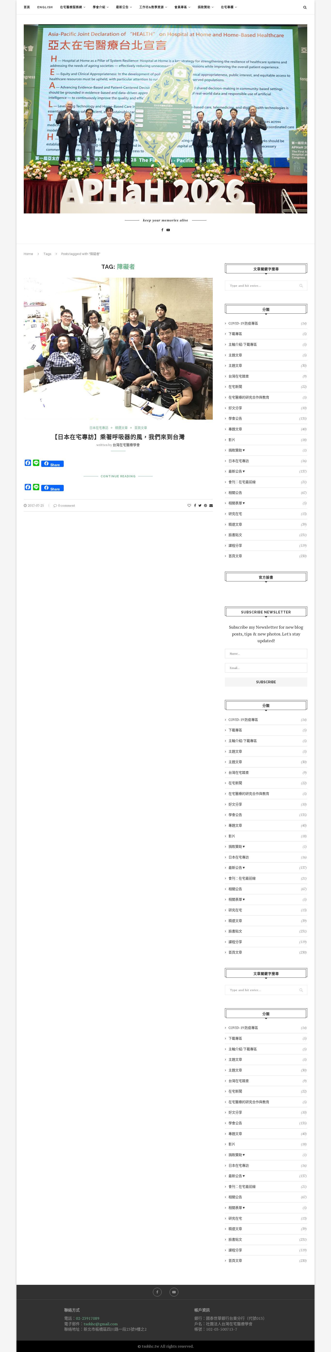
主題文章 (268, 355)
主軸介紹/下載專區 (268, 344)
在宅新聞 (268, 386)
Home (28, 254)
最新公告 (122, 7)
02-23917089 (87, 1318)
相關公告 (268, 492)
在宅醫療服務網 (71, 7)
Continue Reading (118, 476)
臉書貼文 (268, 534)
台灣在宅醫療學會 (126, 444)
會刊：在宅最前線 (268, 482)
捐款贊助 (204, 7)
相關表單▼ (268, 503)
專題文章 (268, 429)
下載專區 (268, 333)
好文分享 (268, 408)
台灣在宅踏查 (268, 376)
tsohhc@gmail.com (101, 1324)
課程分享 (268, 545)
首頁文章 (140, 428)
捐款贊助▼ (268, 450)
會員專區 (180, 7)
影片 (268, 439)
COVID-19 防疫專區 (268, 323)
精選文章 (121, 428)
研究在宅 (268, 513)
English (45, 7)
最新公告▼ (268, 471)
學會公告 (268, 418)
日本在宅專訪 (98, 428)
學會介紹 (99, 7)
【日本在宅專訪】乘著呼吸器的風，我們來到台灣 (118, 436)
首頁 (27, 7)
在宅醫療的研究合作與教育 (268, 397)
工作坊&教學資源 (151, 7)
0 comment (66, 505)
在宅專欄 (227, 7)
